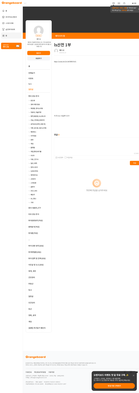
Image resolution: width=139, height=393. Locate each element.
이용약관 (51, 372)
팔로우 (38, 53)
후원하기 (39, 58)
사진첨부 (60, 157)
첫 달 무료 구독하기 (114, 386)
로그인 (134, 3)
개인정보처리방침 (40, 372)
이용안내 (28, 372)
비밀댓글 (69, 157)
